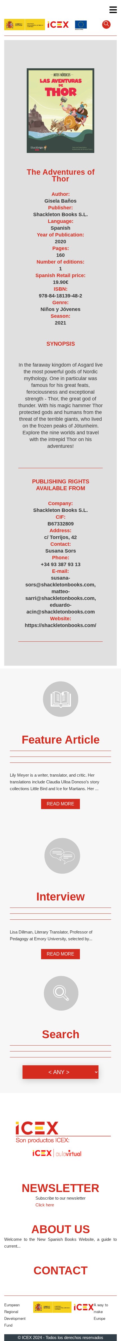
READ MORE (60, 803)
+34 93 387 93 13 (60, 564)
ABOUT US (60, 1229)
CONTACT (60, 1270)
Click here (44, 1204)
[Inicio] (36, 24)
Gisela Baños (60, 201)
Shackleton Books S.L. (60, 214)
